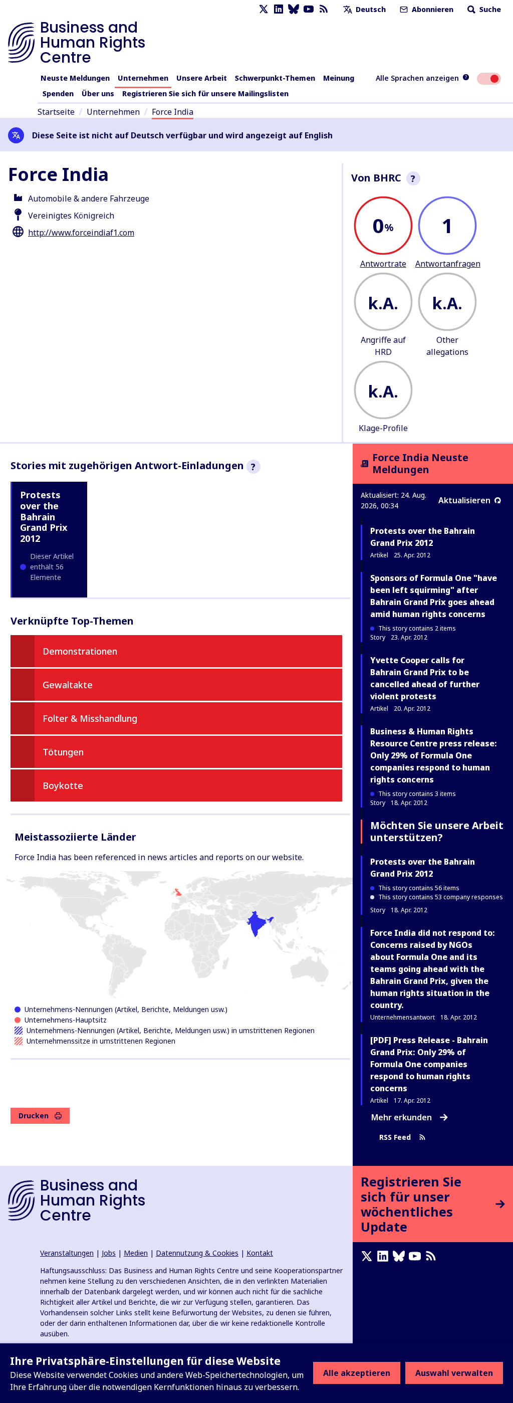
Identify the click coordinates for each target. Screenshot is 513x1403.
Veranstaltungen (67, 1253)
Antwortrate (383, 263)
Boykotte (63, 785)
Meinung (338, 78)
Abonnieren (431, 9)
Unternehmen (143, 78)
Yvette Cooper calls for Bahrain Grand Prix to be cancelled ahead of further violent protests (424, 678)
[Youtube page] (309, 9)
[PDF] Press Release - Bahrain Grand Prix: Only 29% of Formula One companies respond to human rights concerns (429, 1064)
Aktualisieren (464, 500)
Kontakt (259, 1253)
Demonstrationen (80, 651)
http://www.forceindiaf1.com (81, 232)
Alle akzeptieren (356, 1372)
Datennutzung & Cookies (197, 1253)
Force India (172, 111)
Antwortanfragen (447, 263)
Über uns (98, 93)
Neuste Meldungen (75, 78)
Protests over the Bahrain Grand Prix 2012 (43, 516)
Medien (136, 1253)
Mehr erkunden (401, 1117)
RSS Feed (395, 1137)
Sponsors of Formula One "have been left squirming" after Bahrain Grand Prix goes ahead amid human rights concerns (433, 596)
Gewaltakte (68, 685)
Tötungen (63, 752)
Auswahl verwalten (454, 1372)
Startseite (56, 111)
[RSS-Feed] (324, 9)
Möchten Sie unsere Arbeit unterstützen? (436, 831)
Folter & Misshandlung (90, 718)
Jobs (109, 1253)
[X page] (264, 9)
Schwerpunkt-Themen (275, 78)
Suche (489, 9)
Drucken (34, 1115)
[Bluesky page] (294, 9)
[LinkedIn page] (279, 9)
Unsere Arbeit (201, 78)
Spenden (58, 93)
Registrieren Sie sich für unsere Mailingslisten (205, 93)
